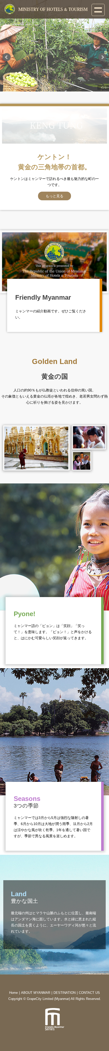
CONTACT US (89, 993)
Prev (7, 57)
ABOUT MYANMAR (35, 993)
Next (102, 57)
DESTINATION (64, 993)
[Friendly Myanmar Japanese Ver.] (54, 262)
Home (13, 993)
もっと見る (54, 196)
